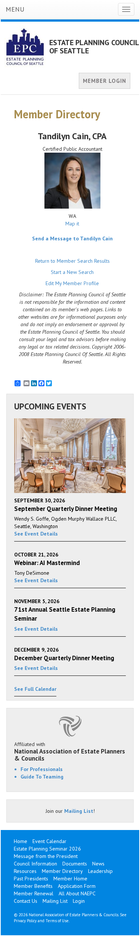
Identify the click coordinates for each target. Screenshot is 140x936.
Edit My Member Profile (72, 283)
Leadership (100, 871)
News (98, 863)
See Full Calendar (35, 689)
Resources (25, 871)
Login (79, 901)
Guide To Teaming (42, 776)
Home (20, 841)
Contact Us (25, 901)
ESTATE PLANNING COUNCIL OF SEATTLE (94, 47)
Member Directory (62, 871)
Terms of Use (57, 920)
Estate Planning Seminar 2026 (47, 848)
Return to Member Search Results (72, 261)
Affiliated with (69, 751)
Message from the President (46, 856)
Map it (72, 223)
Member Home (70, 878)
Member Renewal (33, 893)
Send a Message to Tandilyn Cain (72, 238)
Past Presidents (31, 878)
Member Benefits (33, 886)
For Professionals (42, 769)
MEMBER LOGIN (104, 80)
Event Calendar (49, 841)
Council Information (35, 863)
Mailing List (78, 811)
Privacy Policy (25, 920)
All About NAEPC (77, 893)
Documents (74, 863)
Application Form (77, 886)
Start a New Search (72, 272)
